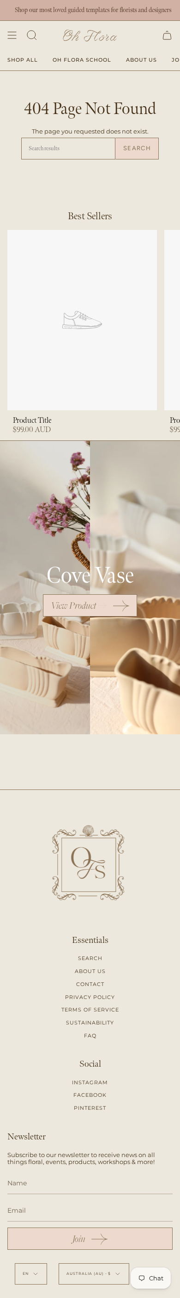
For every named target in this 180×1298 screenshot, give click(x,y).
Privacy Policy (90, 997)
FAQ (90, 1035)
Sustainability (90, 1022)
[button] (31, 35)
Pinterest (90, 1108)
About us (90, 971)
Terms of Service (90, 1009)
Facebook (90, 1095)
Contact (90, 984)
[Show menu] (12, 35)
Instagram (90, 1082)
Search (137, 148)
